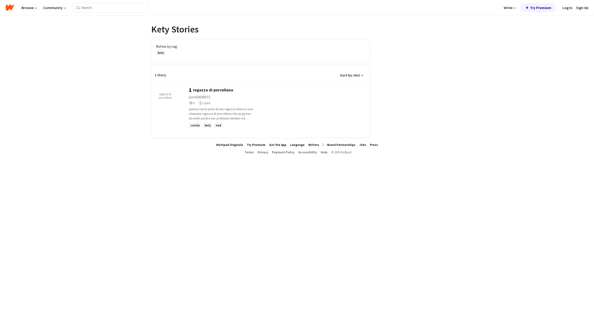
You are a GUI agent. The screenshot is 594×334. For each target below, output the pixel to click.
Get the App (277, 145)
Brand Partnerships (341, 145)
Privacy (263, 152)
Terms (249, 152)
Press (374, 145)
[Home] (10, 7)
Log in (567, 7)
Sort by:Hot (350, 75)
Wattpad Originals (229, 145)
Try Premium (540, 7)
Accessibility (307, 152)
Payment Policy (283, 152)
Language (297, 145)
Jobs (362, 145)
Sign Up (582, 7)
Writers (313, 145)
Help (324, 152)
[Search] (78, 7)
